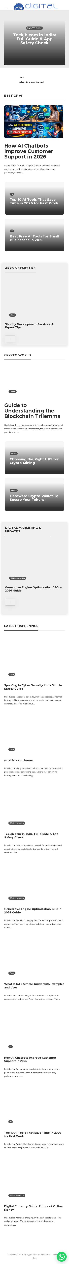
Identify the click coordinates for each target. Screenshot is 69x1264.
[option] (34, 38)
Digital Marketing (34, 28)
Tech (21, 77)
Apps (13, 315)
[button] (62, 1257)
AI (11, 132)
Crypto (12, 391)
